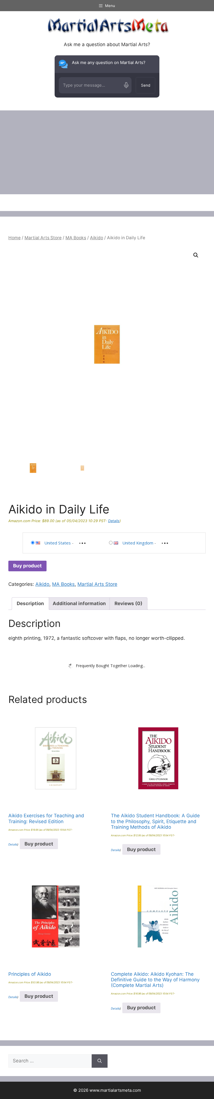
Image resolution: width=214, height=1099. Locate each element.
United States (57, 543)
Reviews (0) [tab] (128, 603)
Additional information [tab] (79, 603)
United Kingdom (137, 543)
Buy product (27, 566)
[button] (196, 255)
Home (14, 237)
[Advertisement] (107, 152)
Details (114, 521)
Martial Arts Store (43, 237)
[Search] (100, 1061)
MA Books (75, 237)
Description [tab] (30, 603)
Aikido (96, 237)
